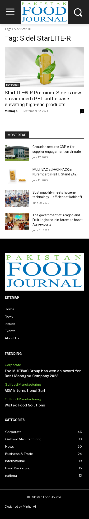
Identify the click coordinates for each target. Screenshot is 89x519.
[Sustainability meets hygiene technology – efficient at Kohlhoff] (17, 198)
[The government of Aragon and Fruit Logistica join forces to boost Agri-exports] (17, 221)
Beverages (12, 84)
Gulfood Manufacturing (23, 385)
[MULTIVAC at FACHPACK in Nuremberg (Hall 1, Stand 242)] (17, 175)
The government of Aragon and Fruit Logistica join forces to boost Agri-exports (58, 219)
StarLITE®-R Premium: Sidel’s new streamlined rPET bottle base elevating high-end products (43, 98)
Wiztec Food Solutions (25, 405)
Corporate (13, 365)
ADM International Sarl (25, 391)
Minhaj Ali (12, 111)
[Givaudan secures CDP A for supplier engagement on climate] (17, 153)
